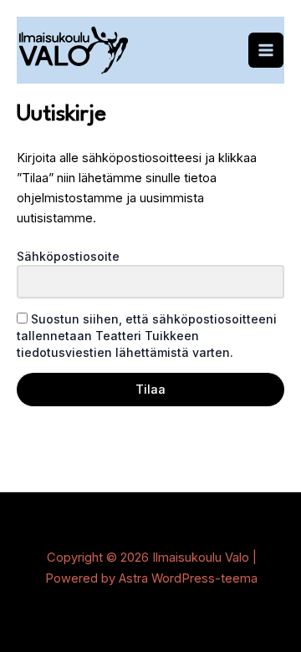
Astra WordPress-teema (188, 578)
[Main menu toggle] (265, 50)
